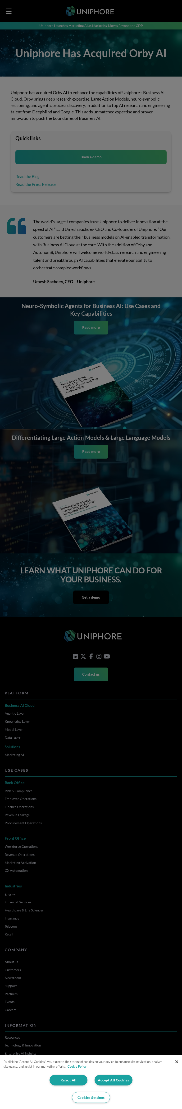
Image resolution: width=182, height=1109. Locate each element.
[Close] (177, 1061)
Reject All (69, 1080)
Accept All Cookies (113, 1080)
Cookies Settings (91, 1097)
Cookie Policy (77, 1066)
